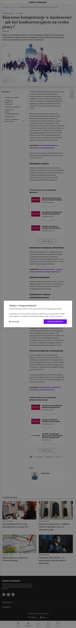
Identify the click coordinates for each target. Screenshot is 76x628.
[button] (14, 322)
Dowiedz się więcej (55, 316)
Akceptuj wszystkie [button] (55, 321)
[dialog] (38, 314)
